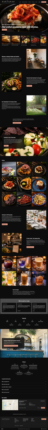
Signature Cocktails (25, 418)
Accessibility (21, 425)
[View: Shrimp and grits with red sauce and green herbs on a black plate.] (9, 184)
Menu (15, 418)
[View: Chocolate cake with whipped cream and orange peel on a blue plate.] (39, 184)
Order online (43, 407)
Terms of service (17, 425)
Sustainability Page (25, 419)
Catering (32, 418)
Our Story (16, 419)
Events (32, 419)
